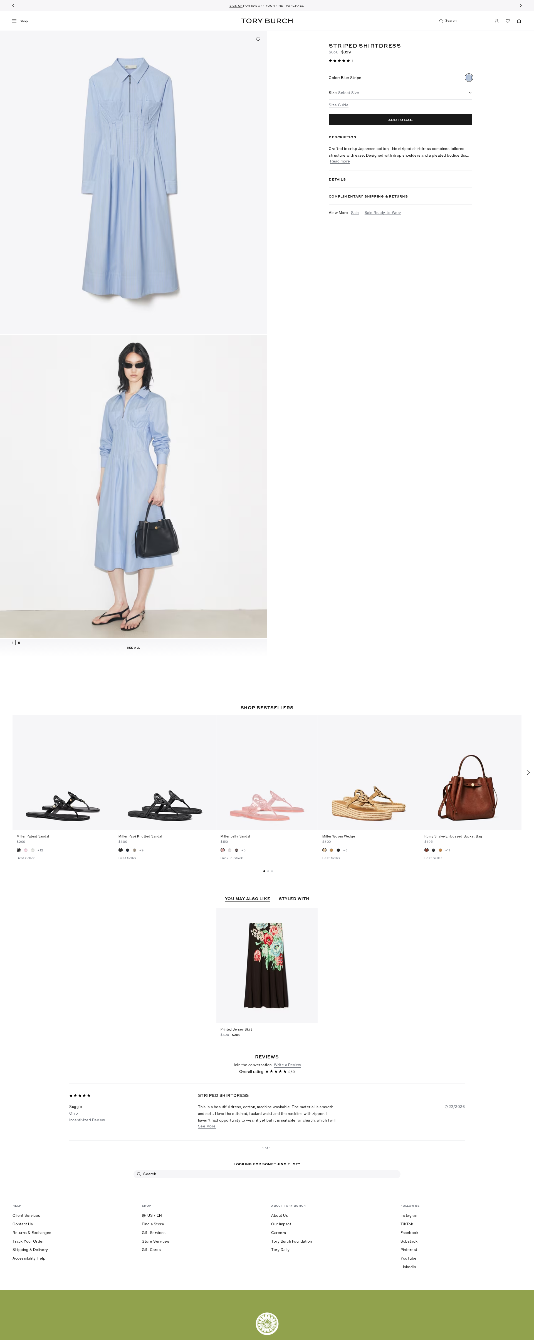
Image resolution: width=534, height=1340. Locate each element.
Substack (408, 1241)
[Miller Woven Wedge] (368, 772)
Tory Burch (266, 21)
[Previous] (13, 6)
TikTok (406, 1224)
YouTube (408, 1258)
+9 (141, 850)
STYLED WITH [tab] (294, 898)
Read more (340, 170)
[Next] (521, 6)
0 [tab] (265, 871)
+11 (447, 850)
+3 (243, 850)
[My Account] (496, 20)
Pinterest (408, 1249)
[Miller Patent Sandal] (63, 772)
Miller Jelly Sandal (235, 836)
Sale (355, 221)
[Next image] (106, 772)
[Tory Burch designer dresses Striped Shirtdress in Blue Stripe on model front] (133, 486)
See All (133, 647)
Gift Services (154, 1232)
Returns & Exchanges (32, 1232)
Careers (278, 1232)
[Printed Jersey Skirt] (267, 965)
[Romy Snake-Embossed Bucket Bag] (470, 772)
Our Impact (281, 1224)
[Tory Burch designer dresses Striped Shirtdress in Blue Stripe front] (133, 182)
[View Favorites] (507, 20)
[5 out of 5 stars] (340, 61)
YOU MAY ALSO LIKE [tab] (247, 898)
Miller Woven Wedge (338, 836)
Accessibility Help (29, 1258)
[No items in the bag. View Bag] (519, 20)
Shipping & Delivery (30, 1249)
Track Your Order (28, 1241)
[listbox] (400, 92)
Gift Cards (151, 1249)
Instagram (409, 1215)
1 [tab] (269, 871)
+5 (345, 850)
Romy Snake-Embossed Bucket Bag (453, 836)
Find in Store (340, 131)
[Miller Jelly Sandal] (267, 772)
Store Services (155, 1241)
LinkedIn (408, 1267)
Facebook (409, 1232)
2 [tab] (273, 871)
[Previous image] (19, 772)
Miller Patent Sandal (33, 836)
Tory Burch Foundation (291, 1241)
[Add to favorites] (258, 39)
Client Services (26, 1215)
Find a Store (153, 1224)
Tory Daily (280, 1249)
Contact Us (23, 1224)
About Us (279, 1215)
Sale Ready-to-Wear (383, 221)
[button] (341, 60)
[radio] (469, 77)
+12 (40, 850)
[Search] (139, 1174)
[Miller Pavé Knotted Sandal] (165, 772)
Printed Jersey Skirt (236, 1029)
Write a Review (287, 1065)
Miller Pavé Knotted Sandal (140, 836)
